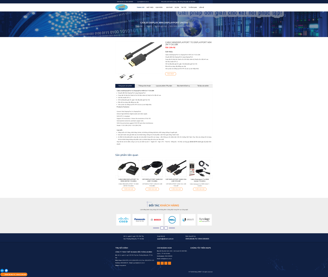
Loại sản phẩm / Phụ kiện (164, 86)
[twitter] (204, 1)
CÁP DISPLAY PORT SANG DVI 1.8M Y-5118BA (128, 180)
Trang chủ (138, 26)
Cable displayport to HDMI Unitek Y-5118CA (176, 180)
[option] (122, 77)
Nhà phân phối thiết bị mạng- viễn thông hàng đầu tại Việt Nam (178, 1)
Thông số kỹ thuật (144, 86)
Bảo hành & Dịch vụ (183, 86)
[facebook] (200, 1)
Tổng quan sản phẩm (125, 86)
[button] (116, 176)
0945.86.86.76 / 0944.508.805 (125, 1)
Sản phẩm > (150, 26)
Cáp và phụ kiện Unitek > (161, 26)
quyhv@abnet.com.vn (143, 1)
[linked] (207, 1)
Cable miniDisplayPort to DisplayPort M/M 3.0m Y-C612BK (199, 181)
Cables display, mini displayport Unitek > (181, 26)
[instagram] (211, 1)
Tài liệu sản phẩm (203, 86)
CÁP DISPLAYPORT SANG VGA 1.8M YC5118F (152, 180)
